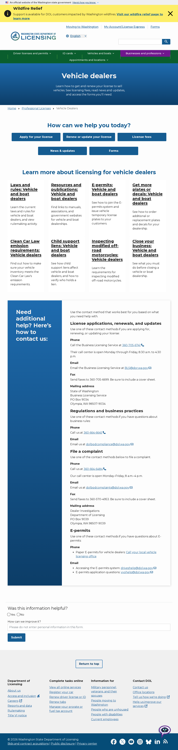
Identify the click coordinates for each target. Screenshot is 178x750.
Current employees (104, 719)
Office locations (143, 692)
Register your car (61, 692)
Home (12, 108)
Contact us (140, 687)
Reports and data (20, 705)
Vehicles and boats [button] (101, 53)
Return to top (89, 664)
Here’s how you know (84, 2)
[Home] (33, 31)
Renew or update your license (89, 137)
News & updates (62, 150)
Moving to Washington (82, 27)
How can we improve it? (24, 621)
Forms (155, 27)
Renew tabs (57, 702)
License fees (141, 137)
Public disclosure (63, 743)
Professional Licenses (36, 108)
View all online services (65, 687)
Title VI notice (17, 715)
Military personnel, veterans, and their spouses (104, 691)
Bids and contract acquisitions (28, 743)
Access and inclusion (24, 696)
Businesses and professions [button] (145, 53)
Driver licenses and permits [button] (32, 53)
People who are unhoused (109, 709)
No (22, 614)
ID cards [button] (69, 53)
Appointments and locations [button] (89, 60)
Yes (13, 614)
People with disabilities (106, 714)
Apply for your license (36, 137)
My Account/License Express (124, 27)
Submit (16, 637)
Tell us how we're (149, 697)
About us (14, 690)
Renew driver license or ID (67, 697)
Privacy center (87, 743)
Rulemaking (16, 710)
